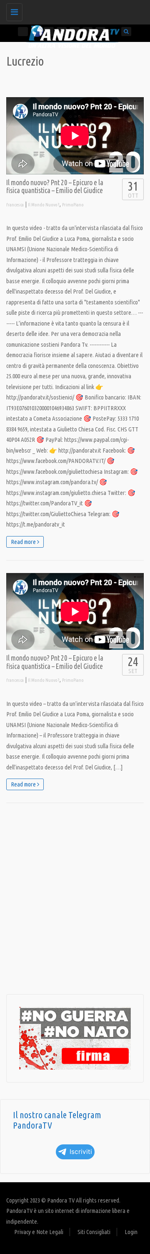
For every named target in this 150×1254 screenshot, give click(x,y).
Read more (24, 541)
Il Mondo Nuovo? (44, 204)
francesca (15, 204)
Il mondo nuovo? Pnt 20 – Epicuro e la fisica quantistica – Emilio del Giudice (54, 187)
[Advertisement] (75, 898)
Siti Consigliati (94, 1231)
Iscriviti (81, 1152)
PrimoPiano (73, 204)
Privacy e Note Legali (38, 1231)
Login (131, 1231)
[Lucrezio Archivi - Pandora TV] (73, 10)
